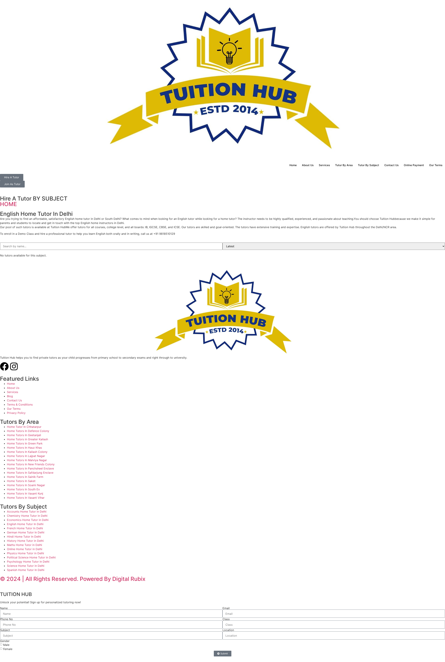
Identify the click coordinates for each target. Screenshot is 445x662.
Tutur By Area (344, 165)
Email (226, 608)
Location (228, 630)
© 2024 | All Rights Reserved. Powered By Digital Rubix (72, 578)
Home (293, 165)
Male (6, 645)
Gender (5, 641)
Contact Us (391, 165)
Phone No (6, 619)
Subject (5, 630)
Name (4, 608)
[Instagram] (14, 366)
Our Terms (435, 165)
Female (7, 649)
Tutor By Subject (368, 165)
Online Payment (414, 165)
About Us (308, 165)
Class (226, 619)
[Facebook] (4, 366)
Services (324, 165)
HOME (8, 204)
